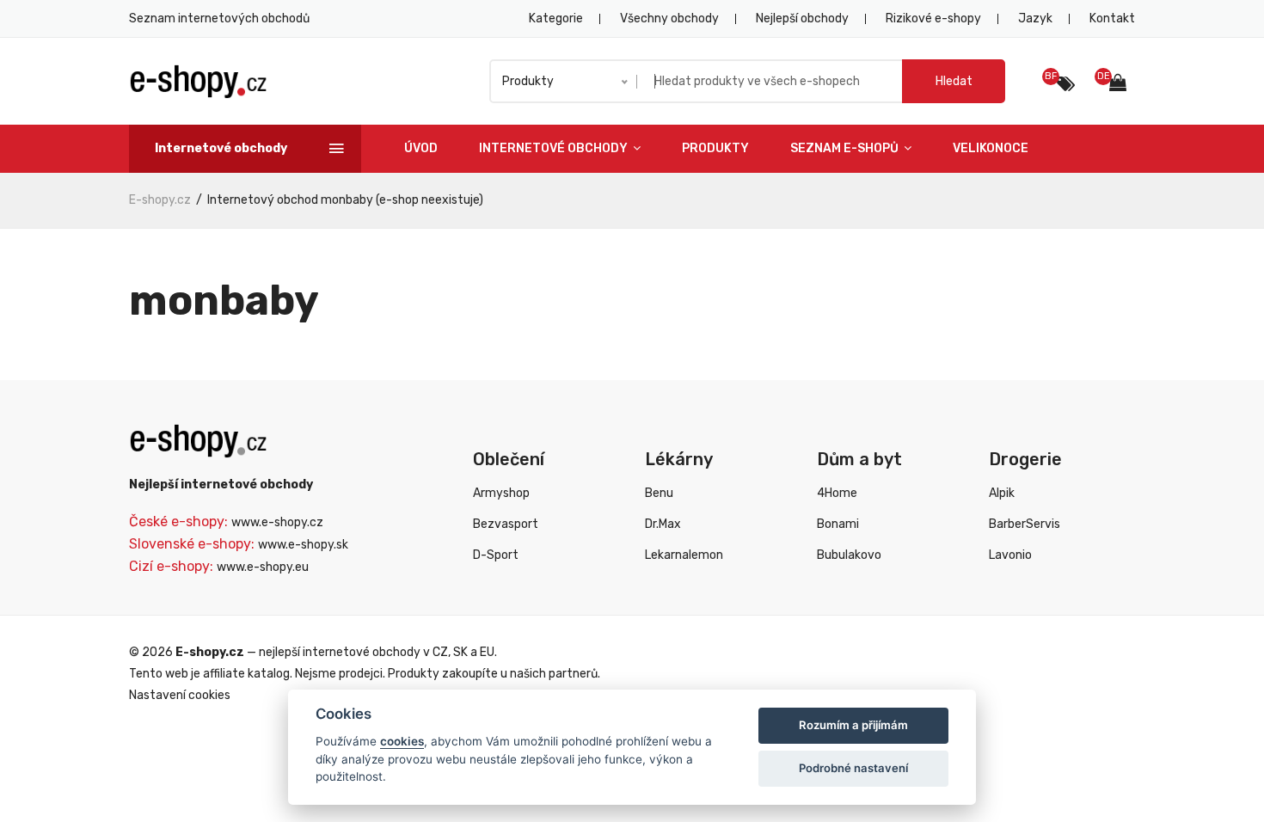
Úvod (421, 148)
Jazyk (1035, 18)
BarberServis (1024, 524)
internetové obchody (361, 652)
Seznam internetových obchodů (219, 18)
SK (460, 652)
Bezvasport (505, 524)
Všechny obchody (669, 18)
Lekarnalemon (684, 555)
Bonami (838, 524)
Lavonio (1010, 555)
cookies (402, 741)
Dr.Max (663, 524)
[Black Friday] (1066, 84)
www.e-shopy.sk (303, 544)
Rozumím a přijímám (853, 725)
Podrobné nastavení (853, 768)
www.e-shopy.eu (263, 567)
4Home (837, 493)
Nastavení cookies (179, 695)
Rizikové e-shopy (933, 18)
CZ (440, 652)
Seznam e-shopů (845, 148)
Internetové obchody (554, 148)
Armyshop (501, 493)
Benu (659, 493)
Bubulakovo (849, 555)
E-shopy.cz (160, 200)
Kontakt (1112, 18)
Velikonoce (990, 148)
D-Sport (495, 555)
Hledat (954, 81)
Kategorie (556, 18)
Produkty (715, 148)
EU (487, 652)
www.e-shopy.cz (277, 522)
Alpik (1002, 493)
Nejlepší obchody (802, 18)
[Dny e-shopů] (1122, 84)
